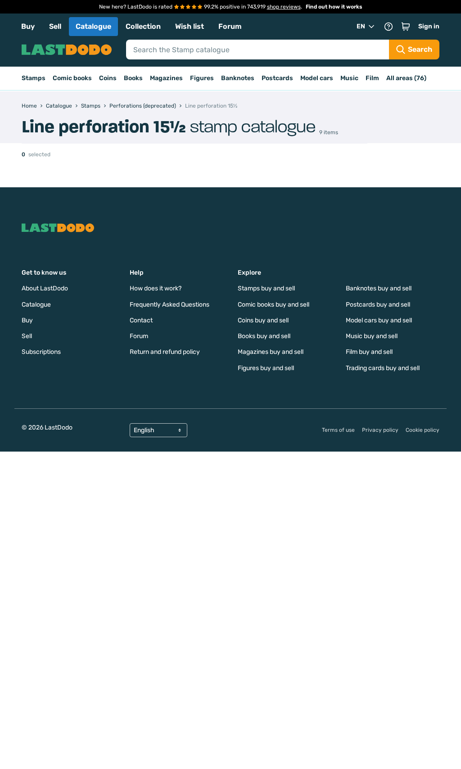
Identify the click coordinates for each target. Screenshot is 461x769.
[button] (406, 26)
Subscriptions (41, 352)
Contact (141, 320)
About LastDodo (45, 288)
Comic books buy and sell (273, 304)
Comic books (72, 78)
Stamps (33, 78)
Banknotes (237, 78)
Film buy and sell (369, 352)
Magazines (166, 78)
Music (349, 78)
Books (133, 78)
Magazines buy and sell (270, 352)
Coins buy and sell (263, 320)
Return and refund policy (165, 352)
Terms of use (338, 430)
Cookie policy (422, 430)
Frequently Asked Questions (169, 304)
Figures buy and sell (266, 368)
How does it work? (155, 288)
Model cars (316, 78)
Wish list (189, 26)
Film (372, 78)
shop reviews (284, 7)
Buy (28, 26)
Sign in (428, 26)
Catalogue (93, 26)
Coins (108, 78)
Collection (143, 26)
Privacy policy (380, 430)
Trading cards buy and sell (383, 368)
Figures (202, 78)
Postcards (277, 78)
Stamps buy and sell (266, 288)
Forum (230, 26)
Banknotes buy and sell (378, 288)
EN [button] (361, 26)
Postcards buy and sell (378, 304)
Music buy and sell (372, 336)
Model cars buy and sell (379, 320)
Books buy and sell (264, 336)
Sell (55, 26)
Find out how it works (334, 7)
